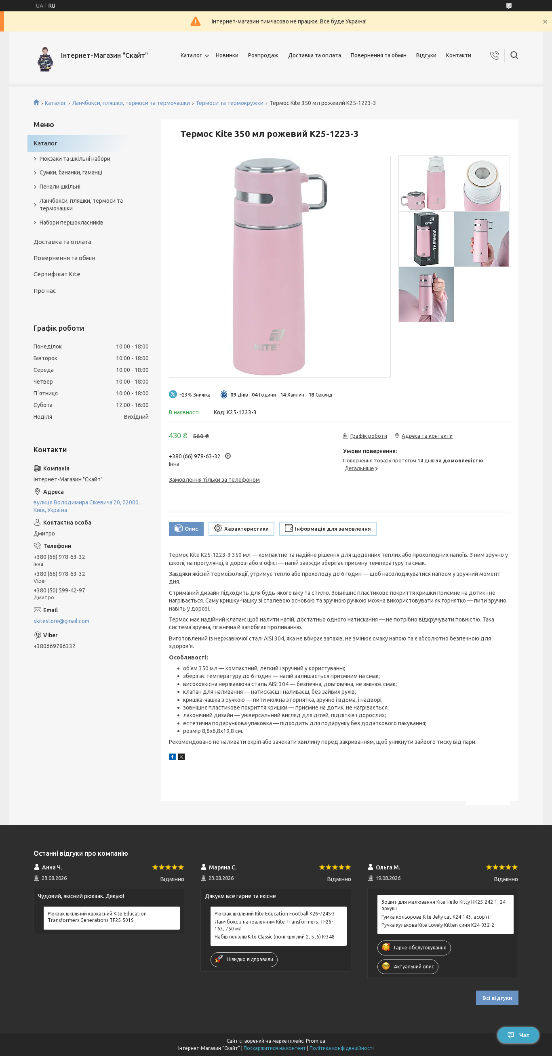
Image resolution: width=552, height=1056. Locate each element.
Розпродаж (263, 55)
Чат (524, 1035)
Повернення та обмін (379, 55)
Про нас (45, 290)
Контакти (458, 55)
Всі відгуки (497, 998)
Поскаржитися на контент (275, 1048)
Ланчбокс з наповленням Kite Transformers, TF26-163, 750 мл (274, 925)
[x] (181, 758)
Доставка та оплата (314, 55)
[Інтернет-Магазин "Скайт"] (44, 55)
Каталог (191, 55)
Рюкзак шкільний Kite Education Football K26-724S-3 (275, 913)
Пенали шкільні (60, 186)
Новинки (227, 55)
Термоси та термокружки (229, 103)
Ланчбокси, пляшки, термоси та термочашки (131, 103)
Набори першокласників (71, 222)
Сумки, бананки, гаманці (71, 172)
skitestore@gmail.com (61, 621)
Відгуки (426, 55)
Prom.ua (315, 1040)
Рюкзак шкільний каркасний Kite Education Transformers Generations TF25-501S (97, 917)
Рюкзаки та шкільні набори (75, 158)
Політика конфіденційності (342, 1048)
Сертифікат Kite (57, 274)
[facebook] (172, 758)
